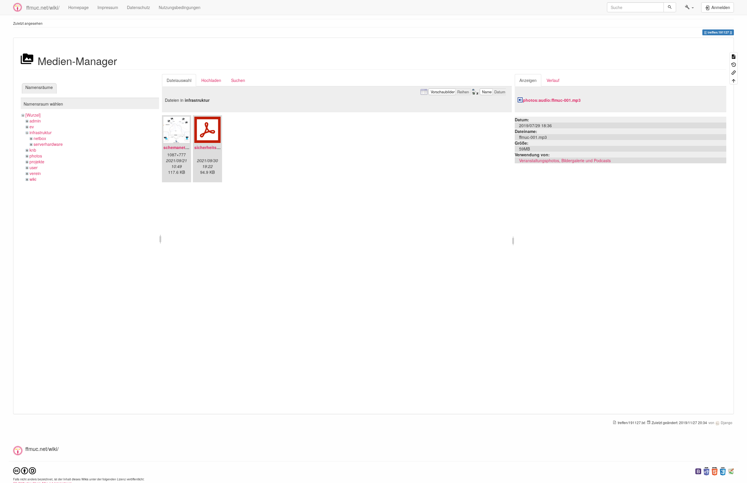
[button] (689, 7)
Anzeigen (528, 80)
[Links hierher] (733, 72)
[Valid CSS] (723, 470)
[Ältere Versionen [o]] (733, 64)
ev (31, 127)
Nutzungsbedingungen (179, 7)
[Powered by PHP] (706, 470)
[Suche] (670, 7)
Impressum (107, 7)
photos (35, 156)
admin (35, 121)
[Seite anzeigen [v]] (733, 56)
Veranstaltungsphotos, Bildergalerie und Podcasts (565, 160)
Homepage (78, 7)
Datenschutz (138, 7)
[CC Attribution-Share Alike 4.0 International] (24, 470)
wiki (32, 179)
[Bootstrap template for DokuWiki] (698, 470)
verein (35, 173)
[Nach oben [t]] (733, 80)
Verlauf (553, 80)
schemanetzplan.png (184, 147)
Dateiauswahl (179, 80)
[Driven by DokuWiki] (731, 470)
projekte (36, 161)
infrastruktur (40, 132)
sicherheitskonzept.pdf (217, 147)
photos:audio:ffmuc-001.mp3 (552, 100)
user (33, 167)
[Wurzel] (33, 115)
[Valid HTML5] (715, 470)
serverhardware (48, 144)
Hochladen (211, 80)
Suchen (238, 80)
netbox (40, 138)
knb (32, 150)
